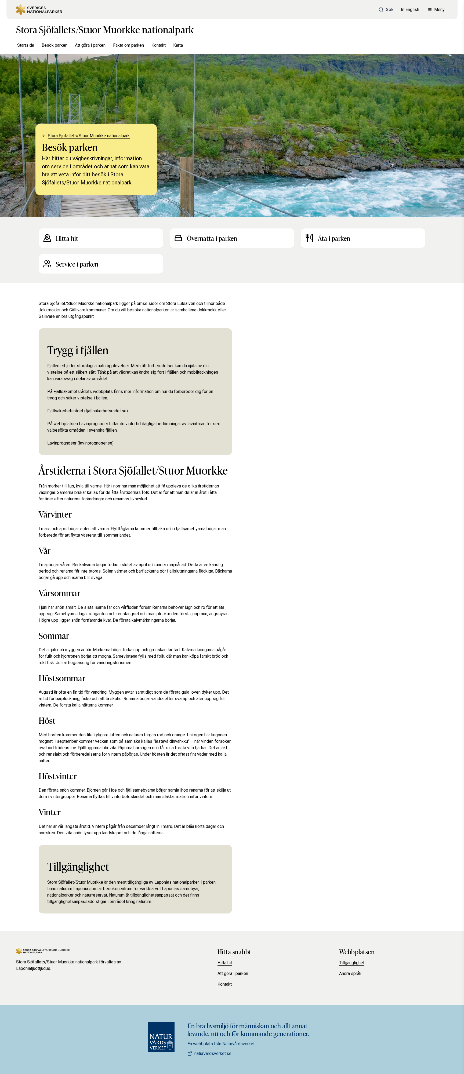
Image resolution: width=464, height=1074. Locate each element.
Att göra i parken (90, 45)
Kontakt (158, 45)
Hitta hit (225, 962)
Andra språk (350, 973)
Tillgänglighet (351, 962)
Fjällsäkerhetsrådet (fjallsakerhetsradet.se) (87, 410)
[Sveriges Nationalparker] (39, 9)
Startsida (25, 45)
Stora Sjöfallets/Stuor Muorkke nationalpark (105, 29)
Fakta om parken (128, 45)
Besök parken (54, 45)
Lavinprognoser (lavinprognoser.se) (80, 443)
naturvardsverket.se (212, 1053)
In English (410, 9)
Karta (178, 45)
